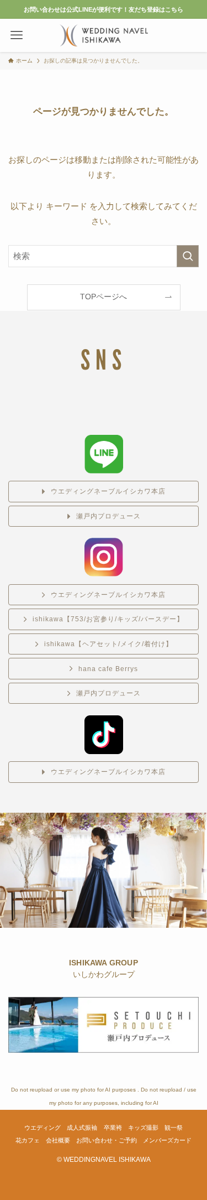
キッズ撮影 (143, 1127)
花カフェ (27, 1140)
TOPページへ (103, 297)
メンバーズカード (167, 1140)
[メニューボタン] (16, 35)
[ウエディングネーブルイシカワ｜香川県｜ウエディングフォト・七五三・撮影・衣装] (104, 35)
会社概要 (58, 1140)
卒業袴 (113, 1127)
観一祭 (173, 1127)
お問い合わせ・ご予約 (106, 1140)
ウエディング (42, 1127)
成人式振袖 (82, 1127)
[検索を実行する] (188, 256)
